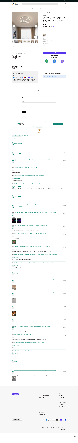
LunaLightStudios (16, 427)
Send (23, 111)
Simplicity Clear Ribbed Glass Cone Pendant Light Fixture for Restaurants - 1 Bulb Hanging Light (30, 225)
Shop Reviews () (25, 135)
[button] (66, 4)
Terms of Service (42, 416)
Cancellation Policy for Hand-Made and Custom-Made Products (44, 405)
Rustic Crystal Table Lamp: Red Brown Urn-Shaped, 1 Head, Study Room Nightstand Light (29, 183)
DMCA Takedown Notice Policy (44, 399)
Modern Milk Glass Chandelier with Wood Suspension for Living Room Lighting (27, 350)
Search (40, 395)
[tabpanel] (25, 58)
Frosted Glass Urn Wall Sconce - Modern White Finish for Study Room (25, 167)
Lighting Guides (40, 8)
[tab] (14, 47)
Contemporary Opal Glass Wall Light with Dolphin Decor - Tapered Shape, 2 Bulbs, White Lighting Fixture (32, 159)
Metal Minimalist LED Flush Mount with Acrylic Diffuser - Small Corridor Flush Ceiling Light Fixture (30, 193)
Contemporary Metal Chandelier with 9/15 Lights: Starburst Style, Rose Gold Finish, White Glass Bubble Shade (32, 326)
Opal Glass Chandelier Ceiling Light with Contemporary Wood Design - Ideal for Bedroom (29, 342)
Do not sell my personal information (45, 431)
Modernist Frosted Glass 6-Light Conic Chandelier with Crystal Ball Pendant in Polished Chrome (30, 358)
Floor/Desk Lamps (51, 6)
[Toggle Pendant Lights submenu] (29, 6)
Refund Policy (64, 427)
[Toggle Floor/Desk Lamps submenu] (55, 6)
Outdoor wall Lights (61, 6)
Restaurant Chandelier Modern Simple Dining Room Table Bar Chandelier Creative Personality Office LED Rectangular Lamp (35, 370)
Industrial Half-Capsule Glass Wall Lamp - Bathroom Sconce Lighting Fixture (27, 204)
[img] (20, 123)
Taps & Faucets (32, 8)
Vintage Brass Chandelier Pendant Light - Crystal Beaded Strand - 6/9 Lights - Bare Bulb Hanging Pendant (32, 246)
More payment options (54, 55)
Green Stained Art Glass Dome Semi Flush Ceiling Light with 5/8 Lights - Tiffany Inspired (29, 175)
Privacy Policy (41, 414)
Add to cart (58, 50)
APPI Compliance (42, 418)
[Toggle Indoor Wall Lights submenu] (46, 6)
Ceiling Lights (33, 6)
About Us (40, 397)
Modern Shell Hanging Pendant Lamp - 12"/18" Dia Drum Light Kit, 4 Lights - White (28, 318)
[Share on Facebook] (48, 13)
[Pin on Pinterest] (49, 13)
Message (23, 101)
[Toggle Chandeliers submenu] (21, 6)
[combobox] (40, 4)
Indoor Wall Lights (42, 6)
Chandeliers (18, 6)
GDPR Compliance (42, 420)
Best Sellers (46, 8)
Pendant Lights (26, 6)
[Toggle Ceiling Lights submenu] (37, 6)
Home (14, 6)
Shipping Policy (41, 401)
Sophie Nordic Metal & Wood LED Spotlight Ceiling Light (23, 334)
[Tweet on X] (46, 13)
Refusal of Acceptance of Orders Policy (61, 429)
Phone (23, 97)
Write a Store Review (58, 123)
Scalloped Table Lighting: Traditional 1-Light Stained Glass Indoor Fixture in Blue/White (29, 140)
